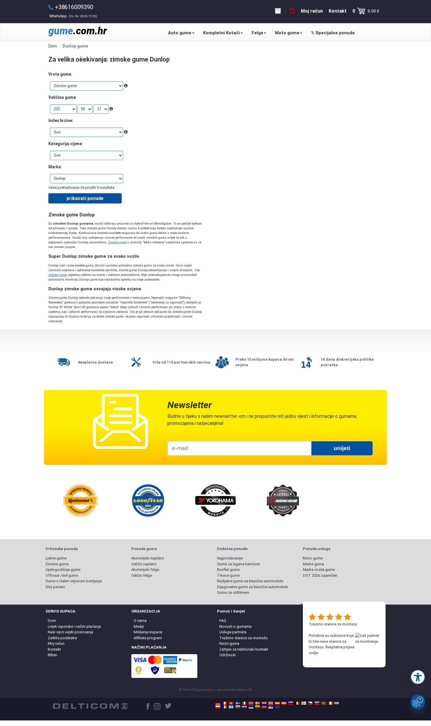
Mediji (139, 626)
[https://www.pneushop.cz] (310, 703)
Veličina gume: (62, 97)
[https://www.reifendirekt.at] (283, 703)
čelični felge (141, 575)
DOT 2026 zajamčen (320, 575)
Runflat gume (228, 569)
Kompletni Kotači (221, 32)
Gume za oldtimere (233, 592)
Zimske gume (117, 242)
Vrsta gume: (60, 74)
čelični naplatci (144, 564)
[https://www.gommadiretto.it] (244, 703)
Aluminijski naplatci (147, 558)
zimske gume (57, 275)
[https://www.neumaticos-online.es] (277, 703)
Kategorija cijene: (65, 143)
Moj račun (56, 643)
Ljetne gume (55, 558)
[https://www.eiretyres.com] (330, 703)
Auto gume (179, 32)
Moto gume (287, 32)
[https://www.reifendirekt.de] (218, 703)
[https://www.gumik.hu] (336, 703)
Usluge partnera (232, 632)
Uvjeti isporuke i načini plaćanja (74, 626)
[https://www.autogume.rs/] (270, 706)
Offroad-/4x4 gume (61, 575)
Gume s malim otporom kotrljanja (73, 581)
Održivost (227, 655)
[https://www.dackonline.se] (237, 703)
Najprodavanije (229, 558)
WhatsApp (73, 16)
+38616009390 (74, 7)
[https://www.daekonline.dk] (257, 703)
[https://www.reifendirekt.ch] (231, 703)
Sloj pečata (55, 587)
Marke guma (313, 564)
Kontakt (54, 649)
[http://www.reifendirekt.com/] (277, 706)
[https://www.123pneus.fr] (224, 703)
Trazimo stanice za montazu (333, 624)
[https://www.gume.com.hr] (244, 706)
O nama (140, 620)
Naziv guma (229, 643)
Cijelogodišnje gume (62, 569)
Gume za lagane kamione (238, 564)
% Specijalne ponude (333, 32)
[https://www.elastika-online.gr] (231, 706)
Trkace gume (228, 575)
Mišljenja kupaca (148, 632)
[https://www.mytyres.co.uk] (270, 703)
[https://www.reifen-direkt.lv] (264, 706)
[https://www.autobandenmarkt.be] (297, 703)
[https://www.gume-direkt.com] (290, 703)
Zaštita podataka (62, 638)
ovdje (313, 653)
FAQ (222, 620)
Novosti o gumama (235, 626)
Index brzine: (60, 120)
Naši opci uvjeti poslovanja (70, 632)
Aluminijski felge (145, 569)
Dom (52, 620)
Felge (257, 32)
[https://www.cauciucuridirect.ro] (224, 706)
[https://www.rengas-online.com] (303, 703)
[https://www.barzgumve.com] (237, 706)
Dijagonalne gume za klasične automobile (252, 587)
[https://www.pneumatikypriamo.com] (317, 703)
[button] (417, 677)
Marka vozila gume (319, 569)
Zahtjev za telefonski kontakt (243, 649)
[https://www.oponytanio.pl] (218, 706)
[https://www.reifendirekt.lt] (257, 706)
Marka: (55, 166)
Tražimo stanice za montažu (243, 638)
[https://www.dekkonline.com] (251, 703)
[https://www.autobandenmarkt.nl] (264, 703)
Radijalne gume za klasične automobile (250, 581)
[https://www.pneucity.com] (323, 703)
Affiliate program (148, 638)
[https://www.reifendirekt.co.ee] (251, 706)
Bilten (52, 655)
